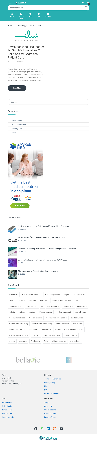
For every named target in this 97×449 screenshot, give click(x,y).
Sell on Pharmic (7, 413)
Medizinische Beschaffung (42, 324)
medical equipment (63, 312)
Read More (17, 88)
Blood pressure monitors (31, 294)
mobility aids (77, 324)
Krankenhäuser (53, 306)
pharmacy (36, 335)
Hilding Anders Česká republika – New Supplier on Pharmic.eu (42, 237)
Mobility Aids (17, 129)
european (44, 300)
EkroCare (32, 300)
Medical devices (46, 312)
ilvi (42, 306)
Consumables (17, 120)
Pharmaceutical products (18, 335)
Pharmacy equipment (52, 335)
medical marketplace (17, 318)
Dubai (11, 300)
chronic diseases (79, 294)
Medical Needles (35, 318)
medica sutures (77, 318)
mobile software (62, 324)
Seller (46, 341)
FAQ (46, 390)
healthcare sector (16, 306)
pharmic (12, 341)
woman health (75, 341)
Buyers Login (7, 410)
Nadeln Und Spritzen (17, 330)
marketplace (82, 306)
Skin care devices (59, 341)
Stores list (48, 406)
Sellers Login (7, 406)
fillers (77, 300)
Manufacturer (68, 306)
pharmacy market (70, 335)
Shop (30, 16)
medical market (80, 312)
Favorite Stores (50, 417)
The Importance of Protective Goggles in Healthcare (38, 271)
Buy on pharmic (8, 417)
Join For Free (21, 18)
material (12, 312)
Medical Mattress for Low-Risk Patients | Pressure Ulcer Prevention (43, 226)
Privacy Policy (49, 382)
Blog (46, 386)
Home (12, 16)
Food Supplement (19, 124)
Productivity (35, 341)
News (10, 62)
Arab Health (13, 294)
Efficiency (21, 300)
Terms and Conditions (52, 379)
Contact (48, 16)
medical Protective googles (56, 318)
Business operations (52, 294)
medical (32, 312)
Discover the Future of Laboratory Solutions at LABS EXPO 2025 (42, 260)
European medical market (61, 300)
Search (86, 7)
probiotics (23, 341)
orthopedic (33, 330)
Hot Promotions (50, 413)
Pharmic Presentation (52, 393)
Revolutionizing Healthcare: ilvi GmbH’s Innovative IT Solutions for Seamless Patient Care (26, 52)
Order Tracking (50, 410)
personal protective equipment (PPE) (69, 330)
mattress (22, 312)
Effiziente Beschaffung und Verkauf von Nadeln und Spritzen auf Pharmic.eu (47, 249)
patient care (46, 330)
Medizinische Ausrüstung (18, 324)
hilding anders (32, 306)
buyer (66, 294)
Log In (39, 16)
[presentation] (88, 360)
